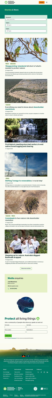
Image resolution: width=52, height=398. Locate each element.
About (4, 369)
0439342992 (13, 288)
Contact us (5, 378)
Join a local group (18, 378)
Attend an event (18, 380)
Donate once (28, 372)
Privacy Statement (12, 338)
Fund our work (29, 369)
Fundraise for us (18, 376)
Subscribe (8, 335)
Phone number (8, 329)
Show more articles (26, 268)
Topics (7, 22)
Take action (17, 372)
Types (7, 28)
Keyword (8, 17)
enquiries (15, 278)
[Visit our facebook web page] (41, 372)
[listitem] (26, 57)
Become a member (18, 374)
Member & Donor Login (5, 395)
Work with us (6, 376)
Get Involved (17, 369)
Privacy (11, 395)
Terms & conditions (16, 395)
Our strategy (6, 372)
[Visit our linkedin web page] (47, 372)
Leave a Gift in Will (29, 376)
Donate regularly (29, 374)
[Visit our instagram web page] (44, 372)
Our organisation (7, 374)
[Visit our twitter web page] (38, 372)
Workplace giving (29, 380)
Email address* (30, 329)
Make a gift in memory (30, 378)
